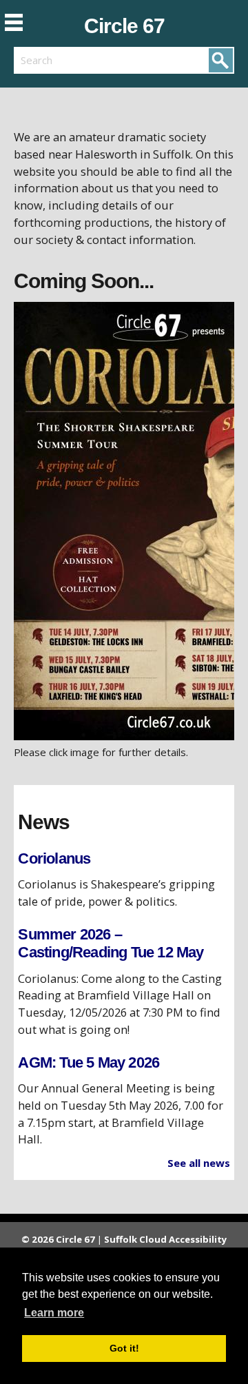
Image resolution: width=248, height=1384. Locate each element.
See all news (198, 1163)
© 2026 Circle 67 (58, 1239)
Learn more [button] (54, 1313)
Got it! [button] (124, 1348)
